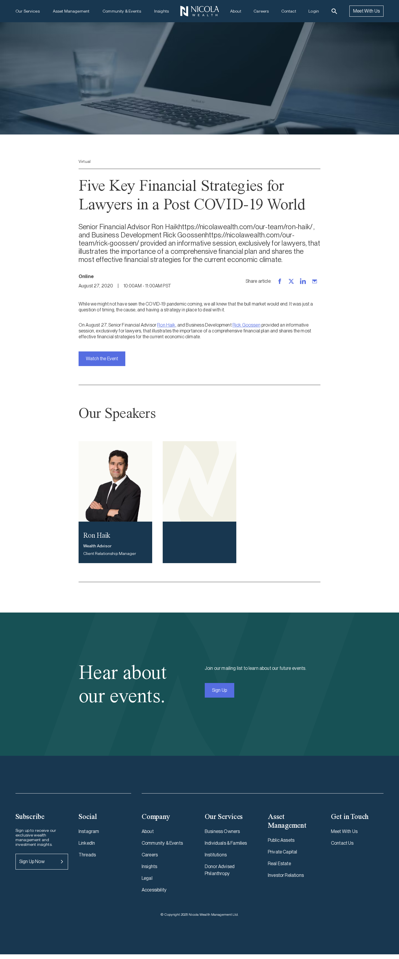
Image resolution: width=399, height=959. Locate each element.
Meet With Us (366, 11)
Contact (288, 11)
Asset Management (71, 11)
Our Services (27, 11)
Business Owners (222, 831)
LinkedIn (87, 843)
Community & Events (122, 11)
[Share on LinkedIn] (303, 281)
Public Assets (281, 840)
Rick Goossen (247, 325)
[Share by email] (314, 281)
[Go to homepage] (199, 11)
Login (313, 11)
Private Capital (282, 852)
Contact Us (342, 843)
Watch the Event (102, 358)
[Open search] (334, 11)
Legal (147, 878)
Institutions (216, 855)
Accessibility (154, 890)
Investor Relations (286, 875)
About (235, 11)
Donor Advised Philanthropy (220, 870)
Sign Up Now (32, 861)
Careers (261, 11)
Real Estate (279, 863)
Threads (87, 855)
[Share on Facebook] (279, 281)
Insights (161, 11)
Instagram (89, 831)
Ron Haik (166, 325)
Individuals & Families (226, 843)
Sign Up (219, 690)
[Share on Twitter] (291, 281)
